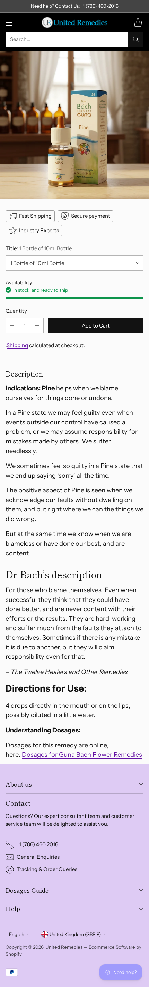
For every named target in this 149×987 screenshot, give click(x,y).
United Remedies (63, 947)
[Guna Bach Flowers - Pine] (74, 125)
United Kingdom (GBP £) (75, 934)
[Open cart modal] (138, 22)
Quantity (16, 310)
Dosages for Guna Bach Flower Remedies (82, 755)
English (16, 934)
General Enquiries (38, 856)
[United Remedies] (74, 22)
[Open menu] (9, 22)
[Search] (135, 39)
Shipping (17, 345)
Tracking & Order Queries (47, 869)
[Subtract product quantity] (12, 325)
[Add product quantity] (37, 325)
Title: (39, 248)
